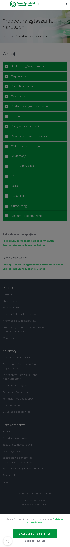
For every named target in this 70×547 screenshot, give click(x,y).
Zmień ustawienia (35, 541)
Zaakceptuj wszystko (35, 533)
